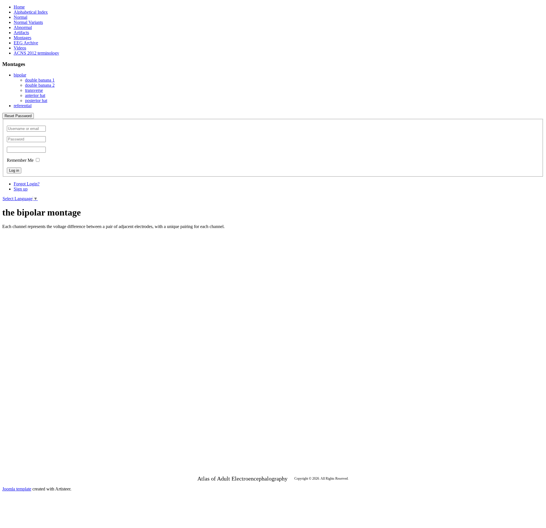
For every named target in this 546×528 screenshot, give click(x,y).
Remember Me (20, 160)
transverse (34, 90)
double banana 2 (40, 85)
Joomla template (16, 488)
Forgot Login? (27, 183)
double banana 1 (40, 80)
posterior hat (36, 100)
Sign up (21, 189)
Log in (14, 170)
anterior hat (35, 95)
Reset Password (18, 116)
